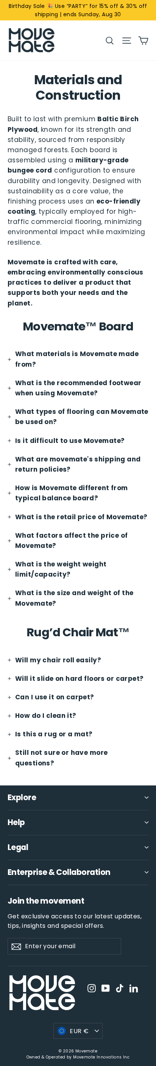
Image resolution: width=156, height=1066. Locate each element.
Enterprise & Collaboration (59, 872)
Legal (18, 847)
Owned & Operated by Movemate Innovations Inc (78, 1057)
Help (16, 822)
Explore (22, 797)
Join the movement (46, 900)
